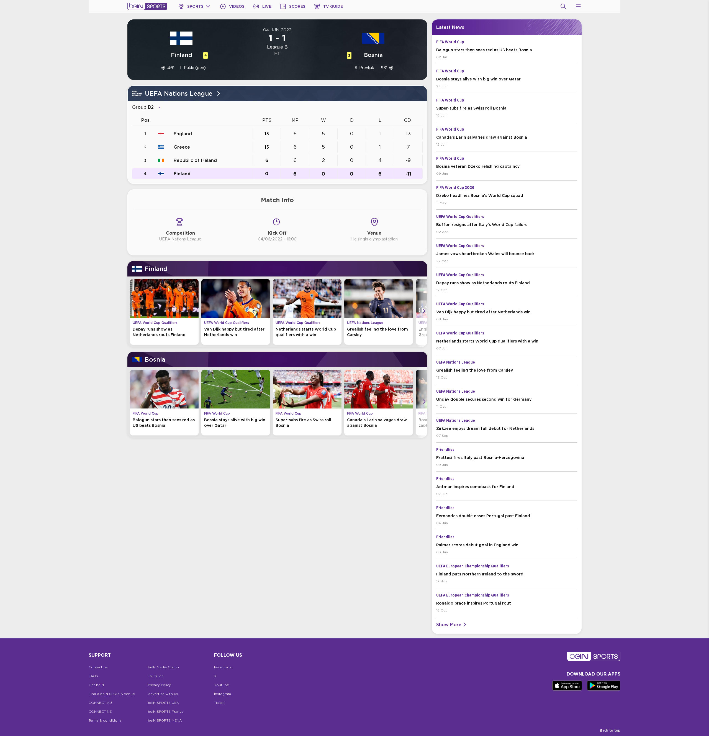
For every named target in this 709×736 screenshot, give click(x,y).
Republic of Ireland (195, 160)
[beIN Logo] (147, 6)
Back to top (610, 730)
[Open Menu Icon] (578, 6)
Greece (182, 146)
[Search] (563, 6)
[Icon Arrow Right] (424, 311)
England (183, 133)
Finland (182, 173)
